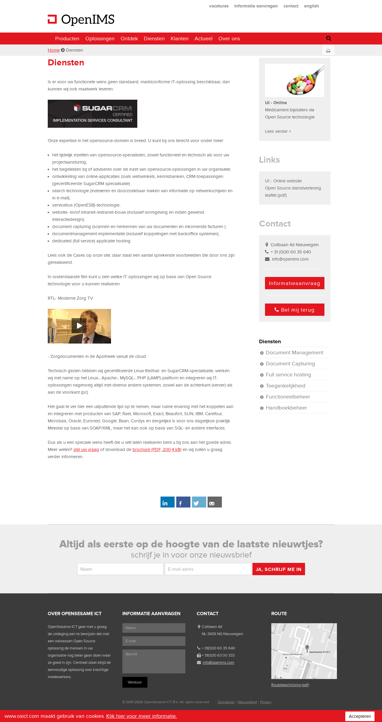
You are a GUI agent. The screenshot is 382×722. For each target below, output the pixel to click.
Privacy (266, 702)
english (311, 5)
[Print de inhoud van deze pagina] (328, 51)
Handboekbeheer (286, 408)
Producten (67, 38)
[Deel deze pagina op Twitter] (199, 506)
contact (291, 5)
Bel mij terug (298, 310)
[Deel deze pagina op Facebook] (183, 506)
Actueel (203, 38)
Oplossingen (100, 38)
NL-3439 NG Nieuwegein (222, 634)
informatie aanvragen (256, 5)
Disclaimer (226, 702)
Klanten (180, 38)
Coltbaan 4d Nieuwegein (295, 244)
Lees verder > (278, 131)
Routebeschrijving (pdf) (290, 685)
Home (54, 50)
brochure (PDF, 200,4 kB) (157, 449)
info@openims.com (290, 259)
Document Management (294, 352)
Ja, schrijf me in (279, 569)
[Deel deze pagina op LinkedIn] (167, 506)
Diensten (154, 38)
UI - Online (276, 102)
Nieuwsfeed (247, 702)
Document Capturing (290, 364)
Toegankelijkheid (285, 386)
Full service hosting (288, 375)
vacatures (219, 5)
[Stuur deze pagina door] (214, 506)
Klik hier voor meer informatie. (141, 716)
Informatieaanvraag (294, 283)
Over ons (229, 38)
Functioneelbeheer (288, 397)
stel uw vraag (86, 449)
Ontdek (129, 38)
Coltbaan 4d (212, 626)
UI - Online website (283, 180)
